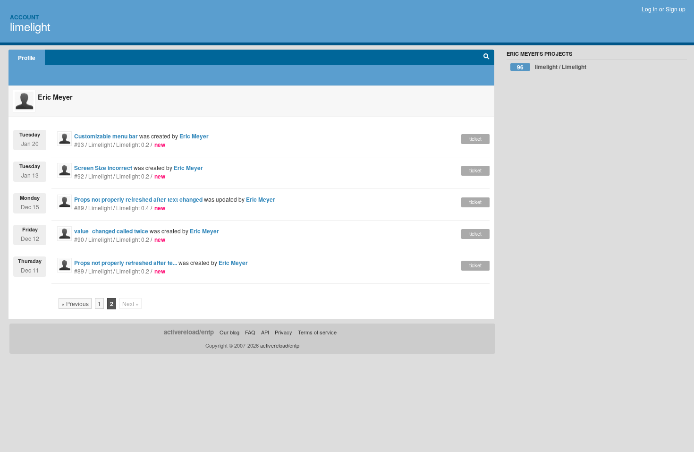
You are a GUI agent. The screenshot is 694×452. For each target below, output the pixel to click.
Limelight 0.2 (132, 144)
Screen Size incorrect (103, 167)
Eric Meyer (194, 136)
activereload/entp (189, 331)
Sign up (676, 9)
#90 (79, 239)
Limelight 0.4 (132, 208)
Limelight (100, 144)
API (265, 332)
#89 (79, 208)
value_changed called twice (111, 231)
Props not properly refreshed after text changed (138, 199)
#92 (79, 176)
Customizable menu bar (106, 136)
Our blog (229, 332)
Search (486, 58)
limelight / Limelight (551, 66)
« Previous (75, 303)
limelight (30, 26)
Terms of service (317, 332)
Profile (26, 57)
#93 (79, 144)
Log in (650, 9)
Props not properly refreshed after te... (125, 262)
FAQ (250, 332)
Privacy (283, 332)
